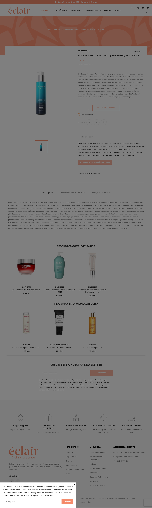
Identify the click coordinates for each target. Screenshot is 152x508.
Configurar (10, 501)
